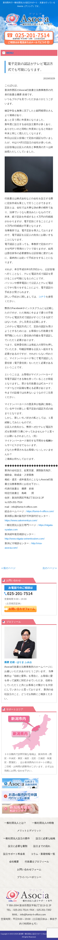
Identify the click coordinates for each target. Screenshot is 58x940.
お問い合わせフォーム (29, 869)
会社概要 (14, 861)
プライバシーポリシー (29, 877)
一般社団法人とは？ (15, 822)
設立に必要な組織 (45, 838)
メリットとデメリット (29, 830)
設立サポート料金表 (14, 854)
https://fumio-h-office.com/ (40, 511)
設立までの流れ (41, 846)
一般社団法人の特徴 (43, 822)
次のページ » (50, 568)
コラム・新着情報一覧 (43, 854)
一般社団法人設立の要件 (16, 838)
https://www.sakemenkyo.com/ (21, 520)
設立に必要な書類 (17, 846)
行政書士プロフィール (37, 861)
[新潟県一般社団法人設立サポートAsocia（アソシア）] (29, 25)
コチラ (42, 296)
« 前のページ (8, 568)
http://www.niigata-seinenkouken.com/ (24, 538)
